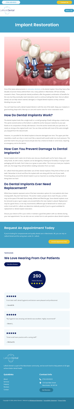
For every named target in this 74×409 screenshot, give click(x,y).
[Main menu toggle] (69, 10)
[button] (11, 2)
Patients (6, 384)
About (6, 379)
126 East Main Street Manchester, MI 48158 (49, 384)
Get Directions (46, 390)
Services (6, 382)
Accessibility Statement (50, 400)
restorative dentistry (34, 89)
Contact (6, 389)
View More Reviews (12, 264)
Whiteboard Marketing (35, 400)
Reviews (6, 387)
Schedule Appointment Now (59, 241)
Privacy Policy (62, 400)
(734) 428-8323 (47, 379)
